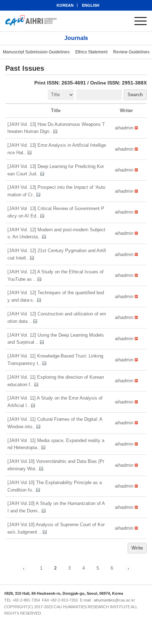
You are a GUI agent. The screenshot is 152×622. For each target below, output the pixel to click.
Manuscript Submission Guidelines (36, 52)
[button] (124, 127)
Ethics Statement (91, 52)
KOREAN (65, 5)
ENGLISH (90, 5)
